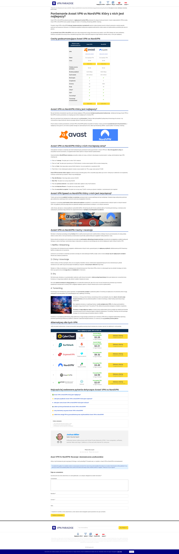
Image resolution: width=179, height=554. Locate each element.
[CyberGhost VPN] (66, 337)
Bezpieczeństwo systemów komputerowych (62, 424)
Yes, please (123, 527)
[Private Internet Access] (66, 382)
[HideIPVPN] (66, 376)
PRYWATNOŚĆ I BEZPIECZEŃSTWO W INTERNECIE (63, 426)
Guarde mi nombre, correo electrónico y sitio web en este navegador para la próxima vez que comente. (79, 511)
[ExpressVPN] (66, 356)
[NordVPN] (103, 50)
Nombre (53, 493)
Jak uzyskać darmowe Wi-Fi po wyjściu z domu (63, 423)
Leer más (119, 551)
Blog (113, 4)
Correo (53, 499)
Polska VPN (119, 4)
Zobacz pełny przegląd (89, 53)
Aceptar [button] (131, 551)
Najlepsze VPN (100, 4)
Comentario (54, 478)
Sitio (52, 505)
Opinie (108, 4)
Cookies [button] (125, 551)
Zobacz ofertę (89, 63)
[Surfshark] (66, 346)
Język (125, 4)
